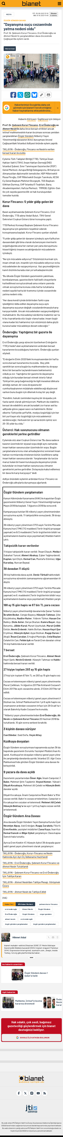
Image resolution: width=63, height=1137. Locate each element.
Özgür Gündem (26, 135)
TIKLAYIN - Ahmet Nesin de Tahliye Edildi (24, 891)
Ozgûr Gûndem (28, 914)
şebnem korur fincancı (48, 904)
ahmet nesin (10, 919)
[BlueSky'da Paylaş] (34, 95)
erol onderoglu (11, 909)
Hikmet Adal (19, 937)
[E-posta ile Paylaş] (48, 95)
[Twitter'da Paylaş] (20, 95)
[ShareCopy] (41, 95)
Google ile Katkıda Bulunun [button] (34, 1037)
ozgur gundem (46, 914)
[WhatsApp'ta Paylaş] (27, 95)
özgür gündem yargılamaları (16, 924)
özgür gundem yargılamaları (44, 924)
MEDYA (9, 14)
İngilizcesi (43, 119)
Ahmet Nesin (9, 128)
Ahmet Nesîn (27, 909)
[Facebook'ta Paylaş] (13, 95)
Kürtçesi (31, 119)
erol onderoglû (27, 919)
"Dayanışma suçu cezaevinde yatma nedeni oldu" (28, 26)
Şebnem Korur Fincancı (25, 125)
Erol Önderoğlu (47, 125)
